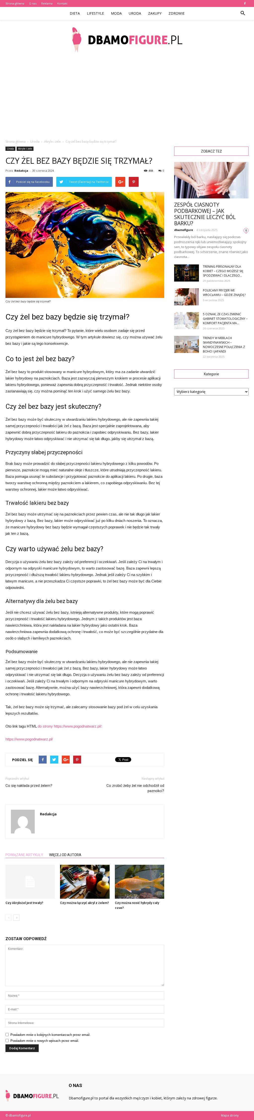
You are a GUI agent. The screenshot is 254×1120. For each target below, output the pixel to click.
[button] (243, 13)
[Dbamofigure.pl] (127, 40)
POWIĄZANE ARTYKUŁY (24, 855)
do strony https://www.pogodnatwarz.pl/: (70, 726)
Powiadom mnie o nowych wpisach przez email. (44, 1041)
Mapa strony (230, 1115)
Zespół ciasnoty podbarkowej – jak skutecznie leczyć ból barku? (205, 214)
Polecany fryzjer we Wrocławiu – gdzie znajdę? (224, 292)
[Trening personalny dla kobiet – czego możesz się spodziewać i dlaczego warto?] (186, 273)
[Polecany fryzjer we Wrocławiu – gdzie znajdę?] (186, 296)
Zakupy (154, 13)
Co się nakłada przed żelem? (28, 785)
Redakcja (21, 170)
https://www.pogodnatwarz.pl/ (29, 739)
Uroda (135, 13)
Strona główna (14, 3)
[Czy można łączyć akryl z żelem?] (84, 882)
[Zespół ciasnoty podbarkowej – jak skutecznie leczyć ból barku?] (211, 180)
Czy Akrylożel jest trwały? (24, 903)
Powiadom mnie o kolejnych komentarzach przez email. (50, 1035)
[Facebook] (245, 3)
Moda (116, 13)
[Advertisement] (127, 96)
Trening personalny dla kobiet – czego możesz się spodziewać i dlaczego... (223, 271)
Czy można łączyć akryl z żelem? (84, 903)
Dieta (75, 13)
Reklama (47, 3)
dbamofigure (183, 230)
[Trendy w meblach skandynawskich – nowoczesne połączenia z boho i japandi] (186, 344)
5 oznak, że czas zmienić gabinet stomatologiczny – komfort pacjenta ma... (225, 318)
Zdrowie (176, 13)
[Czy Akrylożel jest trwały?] (30, 882)
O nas (32, 3)
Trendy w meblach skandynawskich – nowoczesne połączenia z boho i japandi (224, 344)
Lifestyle (95, 13)
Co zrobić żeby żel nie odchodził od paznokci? (135, 788)
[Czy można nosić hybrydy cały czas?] (139, 882)
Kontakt (62, 3)
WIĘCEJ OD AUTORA (65, 855)
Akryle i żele (25, 148)
